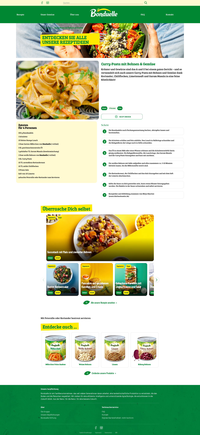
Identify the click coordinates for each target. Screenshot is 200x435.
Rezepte (20, 14)
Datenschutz (108, 432)
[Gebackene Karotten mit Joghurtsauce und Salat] (131, 295)
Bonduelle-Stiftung (48, 417)
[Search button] (145, 3)
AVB (116, 432)
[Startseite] (42, 27)
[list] (100, 280)
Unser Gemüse (47, 14)
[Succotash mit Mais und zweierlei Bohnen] (100, 260)
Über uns (74, 14)
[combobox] (103, 3)
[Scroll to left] (43, 280)
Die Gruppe (45, 411)
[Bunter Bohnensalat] (62, 295)
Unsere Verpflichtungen (50, 414)
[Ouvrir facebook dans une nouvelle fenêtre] (42, 3)
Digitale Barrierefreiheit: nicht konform (117, 417)
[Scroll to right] (156, 280)
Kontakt (169, 14)
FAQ (143, 14)
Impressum (98, 432)
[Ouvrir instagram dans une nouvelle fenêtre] (47, 3)
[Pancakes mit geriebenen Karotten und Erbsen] (97, 295)
